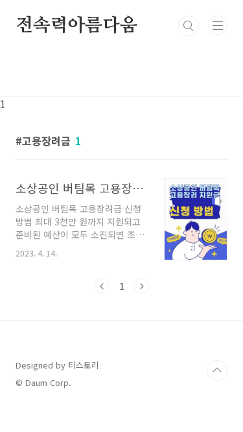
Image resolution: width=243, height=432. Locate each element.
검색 (188, 26)
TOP (217, 370)
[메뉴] (217, 25)
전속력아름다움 (76, 26)
